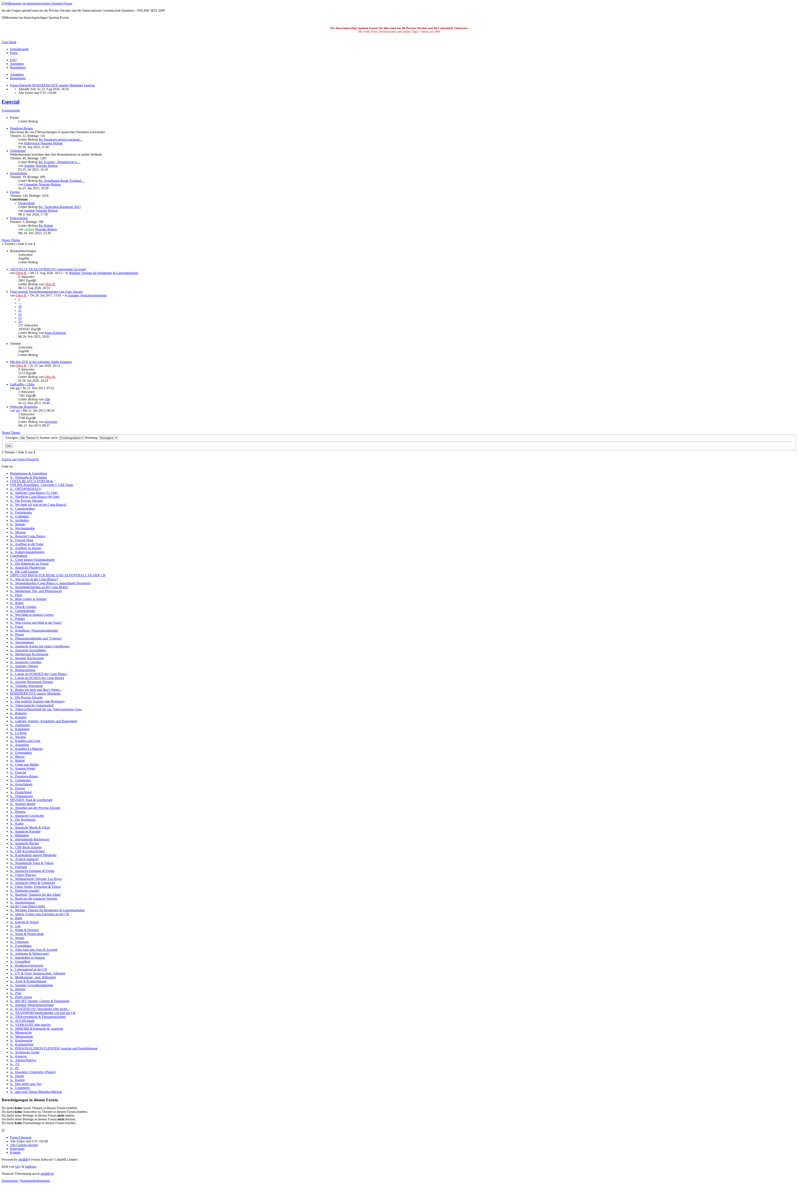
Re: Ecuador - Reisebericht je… (59, 162)
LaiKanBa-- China (22, 384)
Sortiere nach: (49, 437)
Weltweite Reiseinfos (24, 406)
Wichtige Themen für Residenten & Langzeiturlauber (103, 273)
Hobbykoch (32, 143)
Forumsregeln (11, 110)
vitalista (29, 229)
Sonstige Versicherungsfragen (87, 295)
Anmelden (17, 74)
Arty (18, 1166)
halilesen (30, 1166)
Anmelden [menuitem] (17, 63)
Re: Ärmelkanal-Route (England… (62, 180)
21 (20, 310)
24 (20, 321)
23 (20, 318)
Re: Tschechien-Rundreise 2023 (60, 207)
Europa (15, 192)
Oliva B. (21, 273)
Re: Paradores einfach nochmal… (61, 139)
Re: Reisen (46, 225)
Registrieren (18, 78)
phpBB (23, 1159)
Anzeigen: (12, 437)
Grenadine (31, 184)
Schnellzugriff (19, 49)
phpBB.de (47, 1173)
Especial (11, 101)
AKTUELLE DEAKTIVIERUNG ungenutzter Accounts (48, 269)
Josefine (29, 165)
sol (18, 388)
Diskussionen (19, 218)
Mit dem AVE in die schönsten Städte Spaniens (41, 362)
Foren (14, 53)
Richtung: (92, 437)
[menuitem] (13, 60)
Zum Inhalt (9, 42)
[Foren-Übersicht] (37, 3)
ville (47, 399)
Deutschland (26, 203)
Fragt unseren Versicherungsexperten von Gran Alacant (46, 291)
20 (20, 306)
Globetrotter (18, 151)
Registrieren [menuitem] (18, 67)
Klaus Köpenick (55, 333)
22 (20, 314)
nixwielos (50, 421)
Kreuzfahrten (18, 173)
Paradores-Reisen (21, 128)
